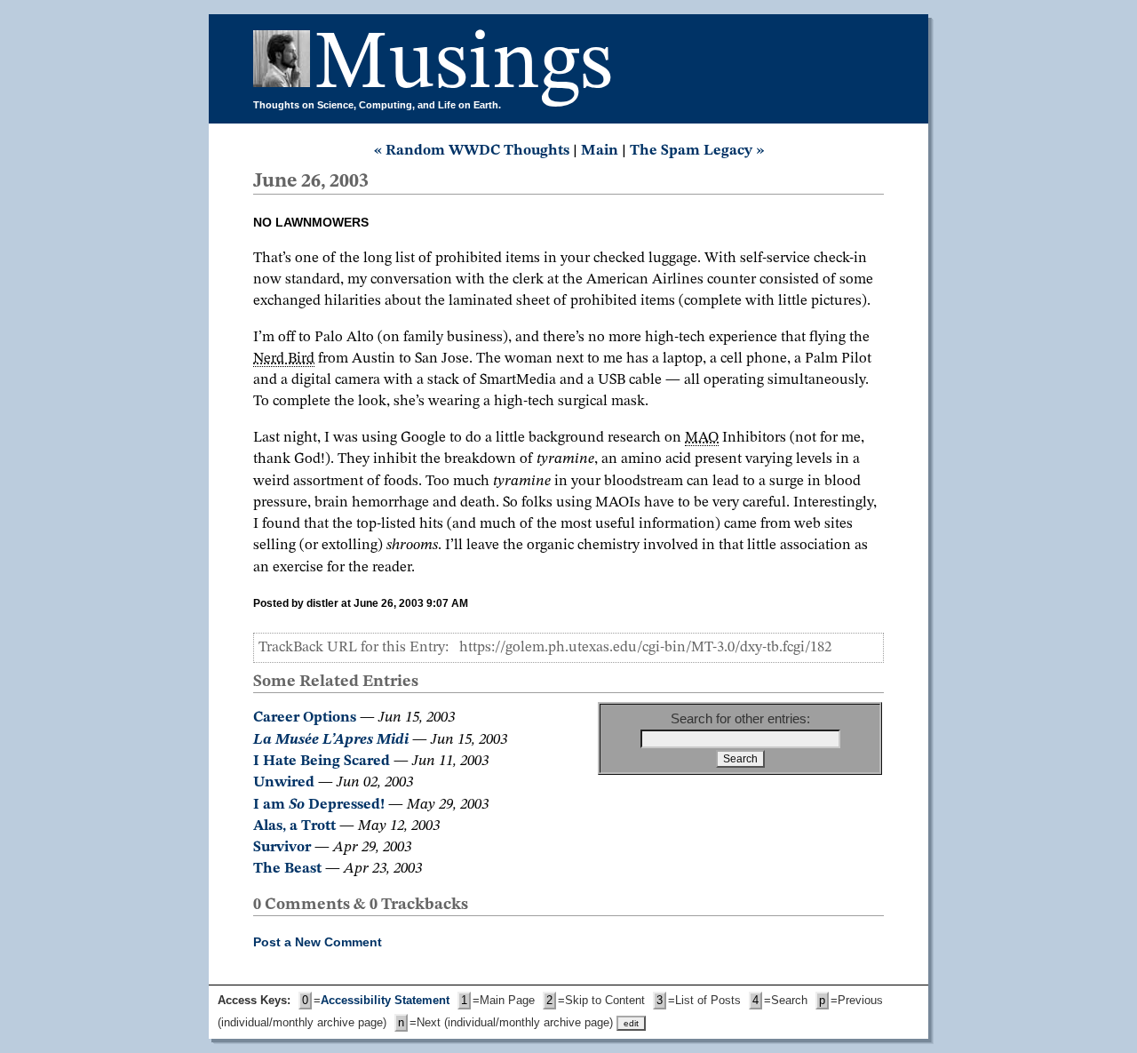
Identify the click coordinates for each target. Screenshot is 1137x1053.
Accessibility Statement (385, 1000)
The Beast (287, 868)
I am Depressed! (319, 804)
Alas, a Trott (294, 826)
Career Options (304, 717)
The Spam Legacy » (697, 150)
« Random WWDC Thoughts (471, 150)
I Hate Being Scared (321, 761)
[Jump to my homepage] (283, 65)
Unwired (283, 782)
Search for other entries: (740, 718)
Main (599, 150)
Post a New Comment (317, 942)
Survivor (282, 847)
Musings (463, 65)
